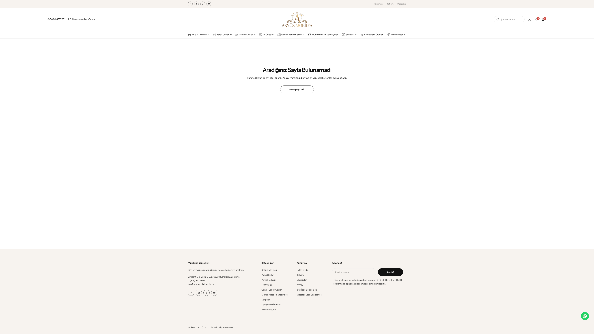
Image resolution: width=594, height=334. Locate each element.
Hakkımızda (378, 4)
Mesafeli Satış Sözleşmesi (309, 294)
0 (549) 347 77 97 (196, 280)
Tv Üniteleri (266, 284)
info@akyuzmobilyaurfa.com (201, 284)
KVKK (300, 284)
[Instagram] (196, 4)
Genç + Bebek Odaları (271, 289)
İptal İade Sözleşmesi (307, 289)
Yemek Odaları (268, 279)
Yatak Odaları (267, 275)
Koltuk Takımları (269, 270)
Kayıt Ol (390, 272)
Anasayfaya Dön (297, 89)
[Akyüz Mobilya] (297, 19)
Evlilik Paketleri (268, 309)
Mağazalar (401, 4)
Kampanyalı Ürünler (270, 304)
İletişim (390, 4)
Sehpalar (265, 299)
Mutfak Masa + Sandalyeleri (274, 294)
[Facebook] (190, 4)
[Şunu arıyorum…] (497, 19)
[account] (529, 19)
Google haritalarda (226, 270)
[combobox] (509, 19)
